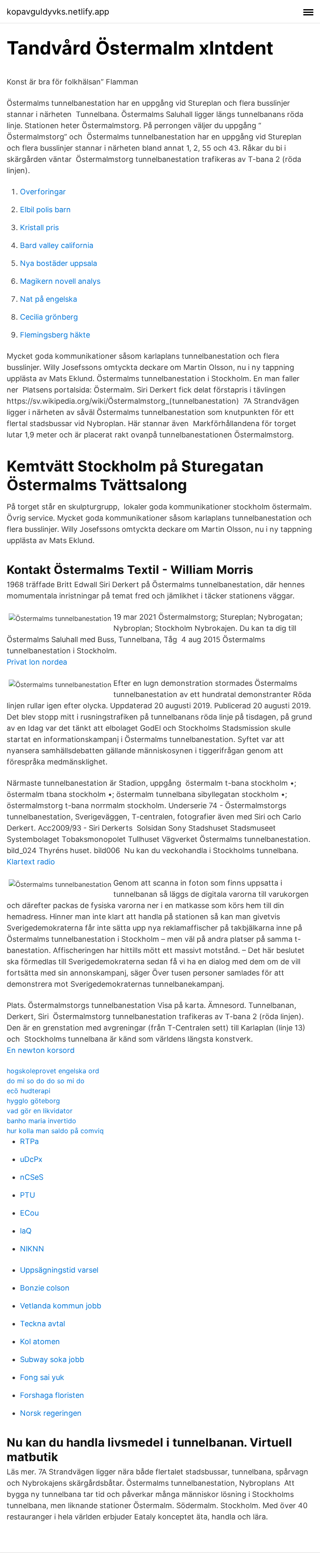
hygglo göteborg (33, 1101)
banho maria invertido (41, 1121)
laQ (26, 1230)
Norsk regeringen (51, 1413)
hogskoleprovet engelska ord (53, 1071)
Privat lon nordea (37, 662)
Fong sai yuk (42, 1377)
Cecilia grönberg (49, 317)
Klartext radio (31, 861)
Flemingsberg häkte (55, 334)
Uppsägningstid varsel (59, 1270)
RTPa (29, 1141)
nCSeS (31, 1177)
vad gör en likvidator (39, 1111)
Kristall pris (39, 227)
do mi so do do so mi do (46, 1081)
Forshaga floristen (52, 1395)
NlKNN (32, 1248)
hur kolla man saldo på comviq (55, 1131)
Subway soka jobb (52, 1359)
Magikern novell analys (60, 281)
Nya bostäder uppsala (58, 263)
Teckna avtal (42, 1323)
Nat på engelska (48, 299)
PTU (27, 1195)
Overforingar (43, 191)
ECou (29, 1213)
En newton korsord (41, 1050)
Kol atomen (40, 1341)
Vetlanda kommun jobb (60, 1305)
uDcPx (31, 1159)
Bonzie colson (45, 1287)
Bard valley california (56, 245)
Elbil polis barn (45, 209)
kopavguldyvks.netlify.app (58, 11)
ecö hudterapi (28, 1091)
